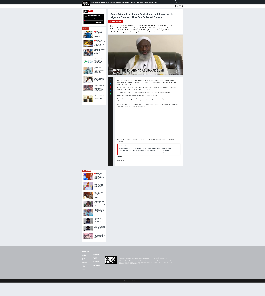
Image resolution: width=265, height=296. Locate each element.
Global (83, 256)
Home (83, 254)
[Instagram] (118, 162)
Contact (83, 269)
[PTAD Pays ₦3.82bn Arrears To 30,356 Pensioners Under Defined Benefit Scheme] (88, 58)
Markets (95, 267)
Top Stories (87, 171)
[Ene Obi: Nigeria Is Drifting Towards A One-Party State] (88, 218)
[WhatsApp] (119, 162)
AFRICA (83, 258)
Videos (83, 267)
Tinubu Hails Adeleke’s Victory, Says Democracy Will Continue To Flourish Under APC (99, 176)
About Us (95, 257)
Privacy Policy (96, 261)
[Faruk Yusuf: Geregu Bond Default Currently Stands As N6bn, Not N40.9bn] (88, 233)
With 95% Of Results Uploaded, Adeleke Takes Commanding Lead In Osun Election (99, 34)
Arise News (86, 4)
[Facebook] (117, 162)
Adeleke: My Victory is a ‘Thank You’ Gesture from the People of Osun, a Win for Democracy (99, 43)
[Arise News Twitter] (177, 6)
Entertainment (85, 262)
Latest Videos (115, 22)
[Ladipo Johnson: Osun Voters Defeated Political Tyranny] (88, 95)
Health (83, 266)
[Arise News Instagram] (182, 6)
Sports (83, 263)
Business (84, 259)
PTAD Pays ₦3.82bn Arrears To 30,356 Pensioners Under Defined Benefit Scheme (98, 61)
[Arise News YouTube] (180, 6)
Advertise (95, 258)
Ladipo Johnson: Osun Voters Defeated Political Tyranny (99, 97)
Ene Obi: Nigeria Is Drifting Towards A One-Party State (98, 220)
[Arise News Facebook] (175, 6)
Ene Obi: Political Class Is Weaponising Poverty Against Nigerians (99, 227)
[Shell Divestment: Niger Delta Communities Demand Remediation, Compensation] (88, 67)
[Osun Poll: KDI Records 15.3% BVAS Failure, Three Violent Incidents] (88, 49)
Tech (83, 265)
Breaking (84, 255)
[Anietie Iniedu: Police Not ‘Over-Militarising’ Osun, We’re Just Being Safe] (88, 201)
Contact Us (95, 259)
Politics (83, 261)
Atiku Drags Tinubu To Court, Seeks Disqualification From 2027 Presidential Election (99, 195)
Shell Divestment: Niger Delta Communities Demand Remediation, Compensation (99, 70)
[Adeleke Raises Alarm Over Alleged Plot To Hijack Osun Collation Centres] (88, 182)
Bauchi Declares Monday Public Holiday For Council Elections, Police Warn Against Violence (99, 79)
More (83, 270)
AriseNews (122, 11)
